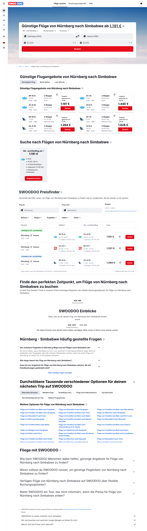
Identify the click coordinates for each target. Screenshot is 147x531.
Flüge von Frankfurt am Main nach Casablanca (115, 433)
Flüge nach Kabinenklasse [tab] (86, 393)
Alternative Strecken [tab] (30, 393)
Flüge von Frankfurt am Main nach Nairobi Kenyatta (75, 420)
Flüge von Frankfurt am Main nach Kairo (112, 430)
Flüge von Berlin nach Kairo (31, 433)
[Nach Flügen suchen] (4, 10)
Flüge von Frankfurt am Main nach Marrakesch (115, 409)
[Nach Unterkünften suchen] (4, 15)
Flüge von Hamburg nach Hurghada (72, 430)
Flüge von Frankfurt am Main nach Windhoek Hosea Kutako (76, 434)
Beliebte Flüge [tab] (48, 393)
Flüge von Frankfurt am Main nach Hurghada (37, 413)
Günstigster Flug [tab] (28, 82)
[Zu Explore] (4, 30)
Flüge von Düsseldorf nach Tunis (110, 439)
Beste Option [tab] (45, 82)
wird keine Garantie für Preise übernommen (77, 509)
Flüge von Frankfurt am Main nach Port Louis (114, 416)
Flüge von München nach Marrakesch (73, 442)
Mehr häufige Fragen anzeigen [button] (60, 373)
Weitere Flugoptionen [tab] (56, 398)
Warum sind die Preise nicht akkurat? (37, 524)
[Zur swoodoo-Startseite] (15, 3)
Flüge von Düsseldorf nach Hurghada (73, 409)
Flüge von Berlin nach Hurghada (109, 442)
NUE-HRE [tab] (77, 301)
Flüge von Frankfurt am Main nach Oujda (36, 439)
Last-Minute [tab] (59, 82)
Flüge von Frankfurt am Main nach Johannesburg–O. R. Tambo (72, 426)
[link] (33, 178)
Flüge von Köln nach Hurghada (32, 419)
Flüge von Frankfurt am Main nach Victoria (113, 425)
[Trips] (4, 36)
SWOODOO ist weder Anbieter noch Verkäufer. (41, 516)
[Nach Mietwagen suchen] (4, 20)
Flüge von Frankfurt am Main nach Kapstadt (37, 409)
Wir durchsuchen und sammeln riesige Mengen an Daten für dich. (49, 520)
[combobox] (31, 31)
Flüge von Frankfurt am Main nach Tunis (74, 413)
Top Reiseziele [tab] (107, 393)
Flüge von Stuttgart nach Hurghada (34, 430)
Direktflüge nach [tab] (64, 393)
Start (20, 66)
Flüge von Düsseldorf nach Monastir (111, 419)
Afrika (27, 66)
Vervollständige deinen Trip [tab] (32, 398)
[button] (3, 3)
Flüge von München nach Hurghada (111, 413)
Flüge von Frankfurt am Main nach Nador (74, 416)
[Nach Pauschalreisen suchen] (4, 25)
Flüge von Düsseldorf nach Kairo (33, 416)
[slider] (136, 211)
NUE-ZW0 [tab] (72, 325)
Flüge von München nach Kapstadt (72, 439)
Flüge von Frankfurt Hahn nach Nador (35, 425)
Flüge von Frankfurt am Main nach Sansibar (37, 442)
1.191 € (116, 26)
